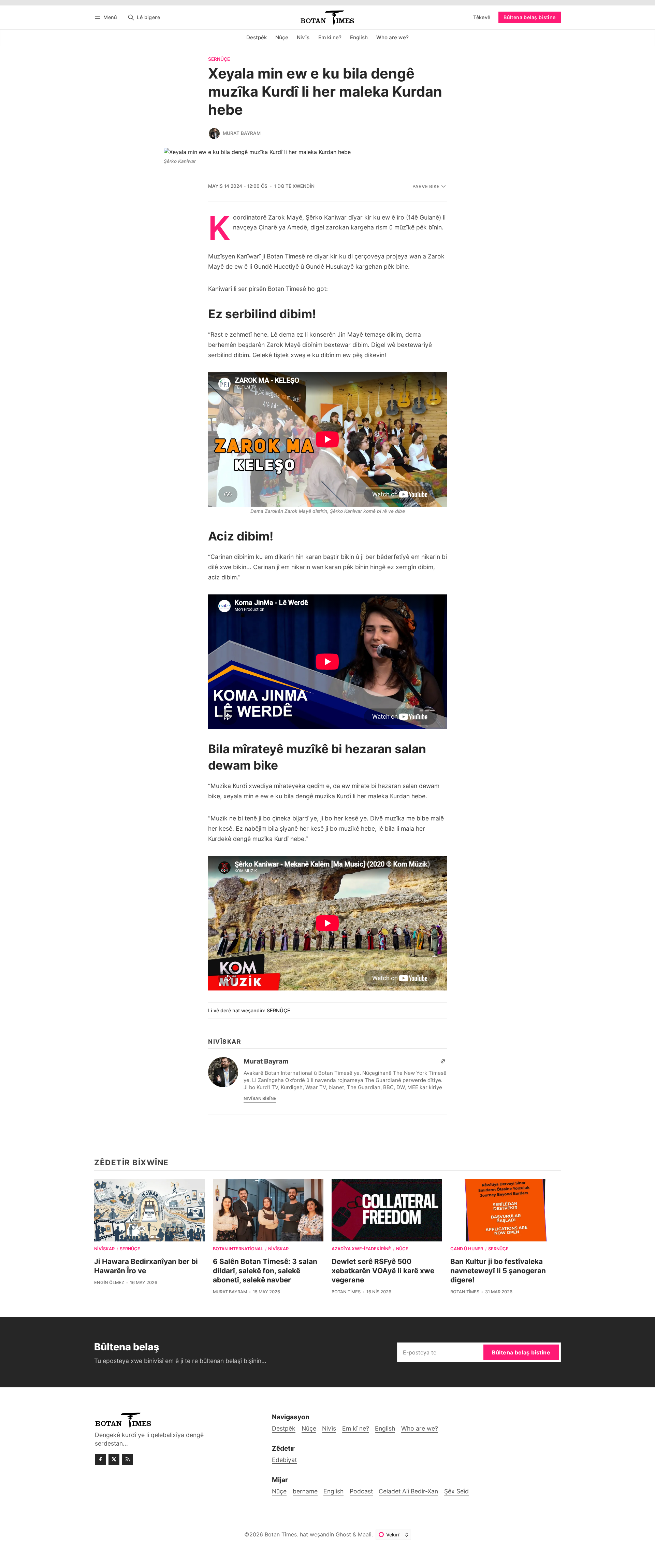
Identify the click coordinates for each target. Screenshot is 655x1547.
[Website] (443, 1061)
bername (305, 1491)
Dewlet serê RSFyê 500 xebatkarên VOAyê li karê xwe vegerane (383, 1270)
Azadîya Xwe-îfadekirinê (361, 1249)
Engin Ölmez (109, 1282)
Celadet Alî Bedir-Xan (408, 1491)
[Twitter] (113, 1459)
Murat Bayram (242, 133)
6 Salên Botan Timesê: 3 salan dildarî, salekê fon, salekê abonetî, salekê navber (265, 1270)
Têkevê (481, 17)
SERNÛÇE (219, 59)
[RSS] (127, 1459)
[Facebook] (100, 1459)
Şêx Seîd (456, 1491)
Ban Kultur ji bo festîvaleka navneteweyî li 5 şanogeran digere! (498, 1270)
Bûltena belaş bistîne (529, 17)
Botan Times (346, 1291)
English (333, 1491)
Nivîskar (104, 1249)
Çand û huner (466, 1249)
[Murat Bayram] (214, 133)
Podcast (361, 1491)
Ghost (343, 1534)
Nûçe (402, 1249)
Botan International (238, 1249)
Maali (365, 1534)
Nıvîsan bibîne (260, 1098)
